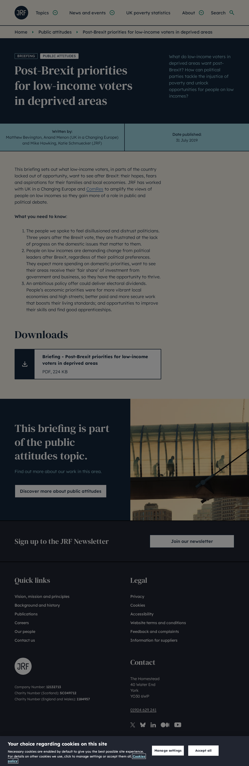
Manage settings (167, 750)
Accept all (203, 750)
